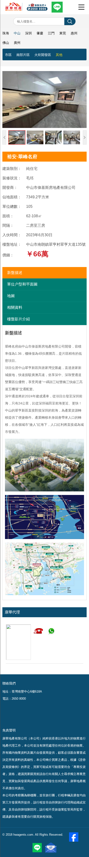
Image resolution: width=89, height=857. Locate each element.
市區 (8, 55)
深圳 (28, 33)
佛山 (5, 43)
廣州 (17, 43)
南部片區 (23, 55)
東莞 (62, 33)
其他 (59, 55)
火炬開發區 (42, 55)
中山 (17, 33)
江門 (51, 33)
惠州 (74, 33)
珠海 (5, 33)
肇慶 (40, 33)
